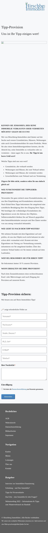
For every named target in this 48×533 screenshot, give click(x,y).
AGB (7, 418)
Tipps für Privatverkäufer (14, 492)
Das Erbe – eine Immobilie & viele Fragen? (21, 497)
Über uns (8, 464)
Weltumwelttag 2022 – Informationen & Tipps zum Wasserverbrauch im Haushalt (22, 503)
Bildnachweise (10, 431)
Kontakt (8, 468)
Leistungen (9, 460)
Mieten (7, 456)
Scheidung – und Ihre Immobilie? (17, 488)
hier (27, 524)
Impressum (9, 435)
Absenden (8, 397)
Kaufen (8, 452)
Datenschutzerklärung (19, 389)
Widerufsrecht (10, 423)
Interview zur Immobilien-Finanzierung (19, 484)
